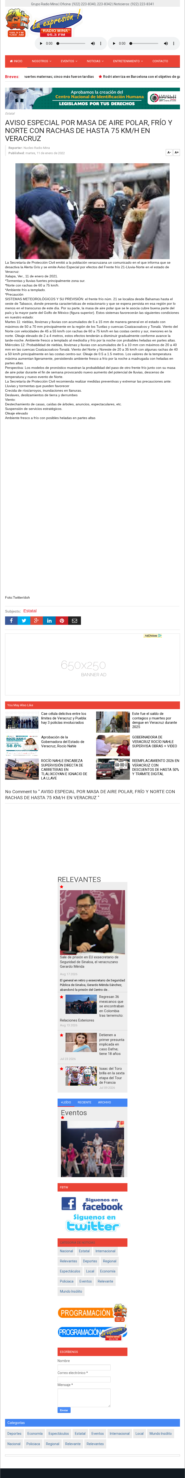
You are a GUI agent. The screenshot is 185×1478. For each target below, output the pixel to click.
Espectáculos (70, 1271)
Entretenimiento (126, 61)
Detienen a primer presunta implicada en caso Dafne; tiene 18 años (111, 1044)
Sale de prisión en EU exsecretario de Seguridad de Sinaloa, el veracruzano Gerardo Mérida (89, 962)
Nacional (66, 1251)
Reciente (84, 1102)
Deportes (90, 1261)
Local (90, 1271)
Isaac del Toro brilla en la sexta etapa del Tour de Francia (112, 1075)
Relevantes (68, 1261)
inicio (17, 61)
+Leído (66, 1102)
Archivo (104, 1102)
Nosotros (40, 61)
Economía (107, 1271)
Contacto (160, 61)
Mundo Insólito (71, 1291)
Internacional (105, 1251)
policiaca (66, 1281)
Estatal (9, 113)
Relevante (105, 1281)
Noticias (94, 61)
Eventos (68, 61)
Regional (109, 1261)
